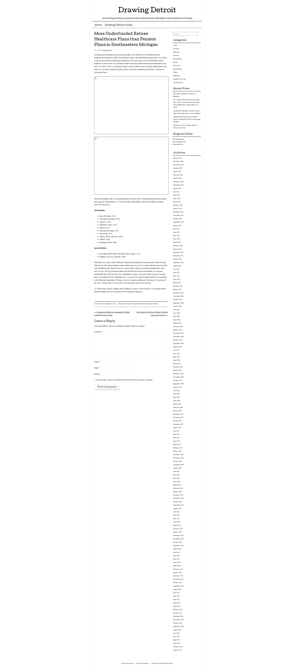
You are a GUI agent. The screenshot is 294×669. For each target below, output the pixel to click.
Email (97, 368)
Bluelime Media (168, 663)
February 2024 (178, 175)
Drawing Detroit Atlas (118, 25)
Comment (98, 331)
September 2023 (178, 185)
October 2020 (177, 299)
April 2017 (176, 441)
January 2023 (177, 208)
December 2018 (178, 374)
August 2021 (177, 266)
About (98, 25)
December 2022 (178, 212)
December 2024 (178, 161)
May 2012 (176, 640)
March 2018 (177, 404)
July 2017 (176, 431)
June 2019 (176, 353)
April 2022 (176, 239)
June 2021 (176, 272)
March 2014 (177, 566)
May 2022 (176, 235)
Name (97, 361)
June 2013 (176, 596)
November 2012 (178, 620)
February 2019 (178, 367)
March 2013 (177, 606)
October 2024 (177, 168)
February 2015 (178, 529)
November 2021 (178, 256)
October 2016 (177, 461)
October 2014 (177, 542)
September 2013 (178, 586)
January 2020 (177, 330)
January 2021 (177, 289)
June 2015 (176, 515)
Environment (177, 59)
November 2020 (178, 296)
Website (97, 374)
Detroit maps (126, 304)
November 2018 (178, 377)
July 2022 (176, 229)
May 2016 (176, 478)
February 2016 (178, 488)
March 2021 (177, 282)
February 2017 (178, 448)
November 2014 (178, 539)
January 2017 (177, 451)
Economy (102, 304)
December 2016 (178, 454)
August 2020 (177, 306)
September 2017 (178, 424)
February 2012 (178, 646)
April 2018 (176, 400)
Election (176, 55)
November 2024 (178, 165)
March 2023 (177, 202)
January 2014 (177, 572)
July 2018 (176, 390)
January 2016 (177, 491)
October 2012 (177, 623)
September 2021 (178, 262)
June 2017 (176, 434)
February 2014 (178, 569)
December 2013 (178, 576)
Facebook (196, 2)
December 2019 (178, 333)
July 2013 (176, 592)
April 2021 (176, 279)
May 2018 (176, 397)
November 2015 (178, 498)
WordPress (146, 663)
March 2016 (177, 485)
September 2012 (178, 626)
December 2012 (178, 616)
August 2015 (177, 508)
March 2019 (177, 363)
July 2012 (176, 633)
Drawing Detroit (147, 10)
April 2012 (176, 643)
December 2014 (178, 535)
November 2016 (178, 458)
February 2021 (178, 286)
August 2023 (177, 188)
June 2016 (176, 475)
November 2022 (178, 215)
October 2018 (177, 380)
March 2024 (177, 171)
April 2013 (176, 603)
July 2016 (176, 471)
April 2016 (176, 481)
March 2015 (177, 525)
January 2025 (177, 158)
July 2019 (176, 350)
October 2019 (177, 340)
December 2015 (178, 495)
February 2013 (178, 609)
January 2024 (177, 178)
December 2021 (178, 252)
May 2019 (176, 357)
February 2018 (178, 407)
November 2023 (178, 181)
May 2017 (176, 437)
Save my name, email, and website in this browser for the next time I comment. (124, 379)
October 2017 (177, 421)
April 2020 (176, 320)
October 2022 (177, 218)
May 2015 (176, 518)
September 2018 (178, 384)
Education (176, 52)
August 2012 (177, 630)
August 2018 (177, 387)
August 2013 (177, 589)
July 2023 (176, 192)
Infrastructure (177, 69)
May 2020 (176, 316)
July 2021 (176, 269)
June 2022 (176, 232)
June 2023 (176, 195)
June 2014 (176, 555)
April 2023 (176, 198)
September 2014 (178, 545)
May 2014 (176, 559)
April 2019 (176, 360)
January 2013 (177, 613)
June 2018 (176, 394)
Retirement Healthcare (152, 304)
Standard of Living (111, 304)
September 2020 (178, 303)
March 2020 (177, 323)
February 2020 (178, 326)
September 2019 (178, 343)
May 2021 (176, 276)
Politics (175, 72)
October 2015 (177, 502)
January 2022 (177, 249)
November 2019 (178, 336)
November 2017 (178, 417)
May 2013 (176, 599)
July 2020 (176, 310)
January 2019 (177, 370)
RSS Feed (200, 2)
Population (176, 76)
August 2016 (177, 468)
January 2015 (177, 532)
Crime (175, 45)
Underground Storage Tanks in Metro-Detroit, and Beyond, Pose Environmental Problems (186, 119)
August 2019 (177, 347)
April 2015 (176, 522)
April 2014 (176, 562)
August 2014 (177, 549)
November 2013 (178, 579)
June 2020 (176, 313)
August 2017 (177, 427)
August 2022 (177, 225)
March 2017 (177, 444)
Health (175, 62)
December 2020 (178, 293)
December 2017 (178, 414)
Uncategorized (177, 82)
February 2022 (178, 245)
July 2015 (176, 512)
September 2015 (178, 505)
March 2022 (177, 242)
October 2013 (177, 582)
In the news (177, 65)
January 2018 (177, 411)
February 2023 (178, 205)
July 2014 (176, 552)
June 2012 (176, 636)
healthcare (143, 304)
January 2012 (177, 650)
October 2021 (177, 259)
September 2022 (178, 222)
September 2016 (178, 465)
